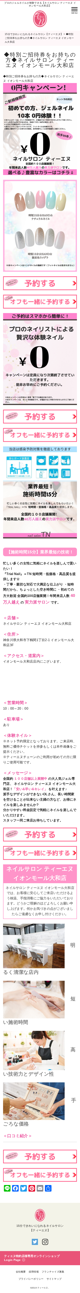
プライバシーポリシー (31, 1278)
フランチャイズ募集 (53, 1271)
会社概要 (21, 1271)
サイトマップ (54, 1278)
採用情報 (34, 1271)
